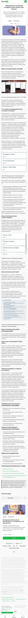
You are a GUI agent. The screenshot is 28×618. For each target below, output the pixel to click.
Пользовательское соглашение (7, 599)
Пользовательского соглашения (6, 608)
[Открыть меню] (25, 1)
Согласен (7, 612)
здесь (15, 50)
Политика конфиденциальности (7, 597)
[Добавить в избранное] (4, 506)
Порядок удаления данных (20, 599)
